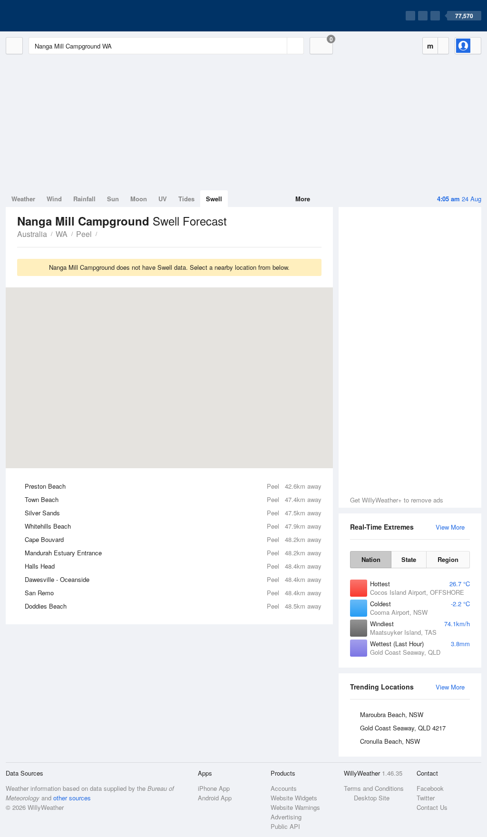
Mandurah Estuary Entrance (173, 552)
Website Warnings (295, 807)
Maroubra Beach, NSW (391, 714)
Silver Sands (173, 512)
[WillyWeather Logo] (50, 16)
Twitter (426, 797)
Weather (23, 198)
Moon (138, 198)
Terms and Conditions (374, 788)
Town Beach (173, 499)
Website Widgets (294, 797)
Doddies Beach (173, 606)
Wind (54, 198)
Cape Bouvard (173, 539)
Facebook (430, 788)
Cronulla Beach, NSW (390, 741)
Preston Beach (173, 486)
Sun (113, 198)
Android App (215, 797)
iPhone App (214, 788)
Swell (214, 198)
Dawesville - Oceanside (173, 579)
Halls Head (173, 566)
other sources (72, 797)
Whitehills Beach (173, 526)
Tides (186, 198)
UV (162, 198)
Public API (285, 826)
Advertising (286, 816)
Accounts (284, 788)
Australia (32, 233)
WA (62, 233)
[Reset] (278, 45)
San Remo (173, 592)
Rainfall (84, 198)
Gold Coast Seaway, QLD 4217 (403, 727)
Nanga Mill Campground (102, 233)
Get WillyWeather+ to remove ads (396, 499)
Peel (84, 233)
